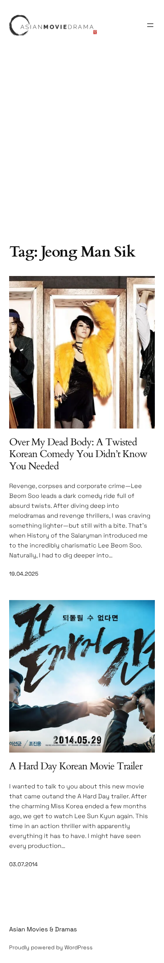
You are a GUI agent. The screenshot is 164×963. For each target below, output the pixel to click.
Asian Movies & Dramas (43, 929)
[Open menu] (150, 25)
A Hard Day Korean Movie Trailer (75, 766)
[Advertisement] (82, 152)
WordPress (78, 947)
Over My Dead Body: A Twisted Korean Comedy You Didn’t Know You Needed (78, 454)
